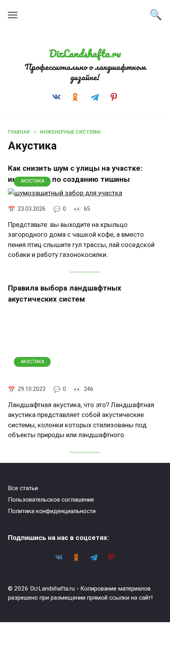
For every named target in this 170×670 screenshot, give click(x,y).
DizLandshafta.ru (85, 53)
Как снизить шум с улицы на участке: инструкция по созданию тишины (75, 174)
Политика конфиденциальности (52, 511)
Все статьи (23, 488)
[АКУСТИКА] (65, 193)
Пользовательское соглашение (51, 499)
